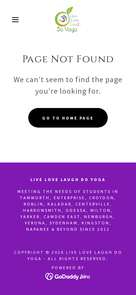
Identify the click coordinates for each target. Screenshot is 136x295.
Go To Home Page (68, 118)
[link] (68, 20)
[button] (10, 20)
